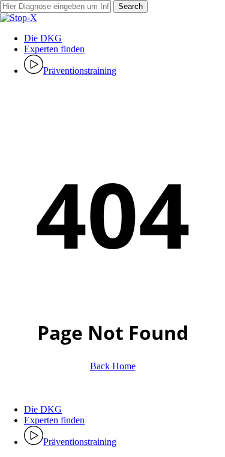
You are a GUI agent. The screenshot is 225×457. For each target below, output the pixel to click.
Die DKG (43, 409)
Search (130, 6)
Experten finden (54, 420)
